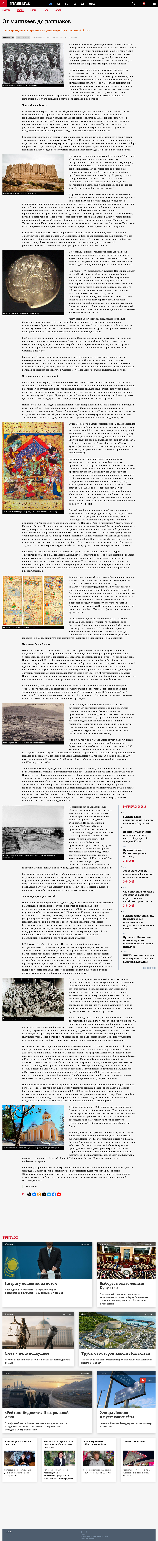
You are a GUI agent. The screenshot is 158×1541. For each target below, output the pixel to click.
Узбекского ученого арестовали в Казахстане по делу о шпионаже (138, 874)
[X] (29, 1194)
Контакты (9, 1531)
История (46, 37)
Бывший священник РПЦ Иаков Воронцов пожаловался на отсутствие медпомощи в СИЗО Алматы (139, 922)
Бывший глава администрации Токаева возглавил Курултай (138, 820)
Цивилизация (37, 37)
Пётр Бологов (8, 37)
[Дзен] (44, 1194)
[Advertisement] (79, 1217)
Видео (33, 10)
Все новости (149, 968)
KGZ (58, 3)
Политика (73, 37)
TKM (74, 3)
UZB (82, 3)
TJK (66, 3)
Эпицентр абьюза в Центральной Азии (95, 1443)
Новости (6, 10)
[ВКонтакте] (34, 1194)
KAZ (50, 3)
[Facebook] (54, 1194)
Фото (45, 10)
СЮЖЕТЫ (59, 10)
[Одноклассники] (39, 1194)
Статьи (20, 10)
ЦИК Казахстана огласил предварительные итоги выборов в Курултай (138, 958)
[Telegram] (49, 1194)
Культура (55, 37)
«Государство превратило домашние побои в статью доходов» (58, 1444)
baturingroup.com (98, 1536)
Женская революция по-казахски (18, 1443)
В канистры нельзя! (134, 1441)
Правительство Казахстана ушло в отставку (134, 853)
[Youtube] (59, 1194)
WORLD (92, 3)
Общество (63, 37)
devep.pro (92, 1538)
